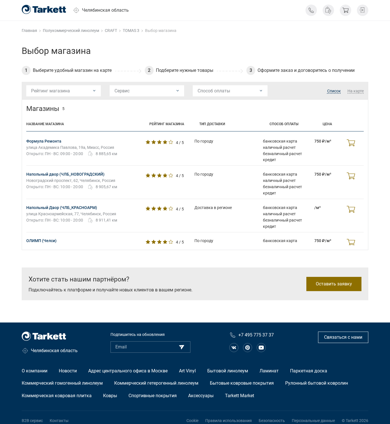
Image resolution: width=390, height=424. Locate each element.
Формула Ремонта (43, 141)
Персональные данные (313, 420)
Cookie (192, 420)
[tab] (334, 91)
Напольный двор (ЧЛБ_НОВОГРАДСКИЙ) (65, 174)
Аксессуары (201, 395)
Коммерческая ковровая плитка (57, 395)
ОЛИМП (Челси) (41, 240)
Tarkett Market (239, 395)
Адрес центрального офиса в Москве (128, 371)
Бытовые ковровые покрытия (242, 383)
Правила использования (228, 420)
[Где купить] (328, 10)
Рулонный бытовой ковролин (316, 383)
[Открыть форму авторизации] (362, 10)
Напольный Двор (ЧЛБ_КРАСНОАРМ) (61, 207)
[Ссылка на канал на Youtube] (261, 347)
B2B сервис (32, 420)
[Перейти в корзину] (345, 10)
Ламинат (269, 371)
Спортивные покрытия (152, 395)
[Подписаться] (181, 347)
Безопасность (272, 420)
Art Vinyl (187, 371)
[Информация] (311, 10)
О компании (34, 371)
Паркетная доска (308, 371)
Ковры (110, 395)
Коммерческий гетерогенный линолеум (156, 383)
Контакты (59, 420)
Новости (68, 371)
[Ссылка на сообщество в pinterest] (247, 347)
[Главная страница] (44, 9)
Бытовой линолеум (227, 371)
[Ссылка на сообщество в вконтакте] (233, 347)
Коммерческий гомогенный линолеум (62, 383)
